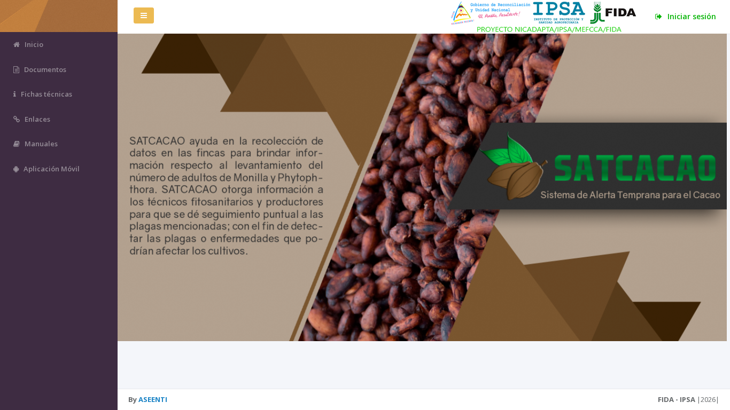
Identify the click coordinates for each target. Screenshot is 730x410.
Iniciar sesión (690, 16)
